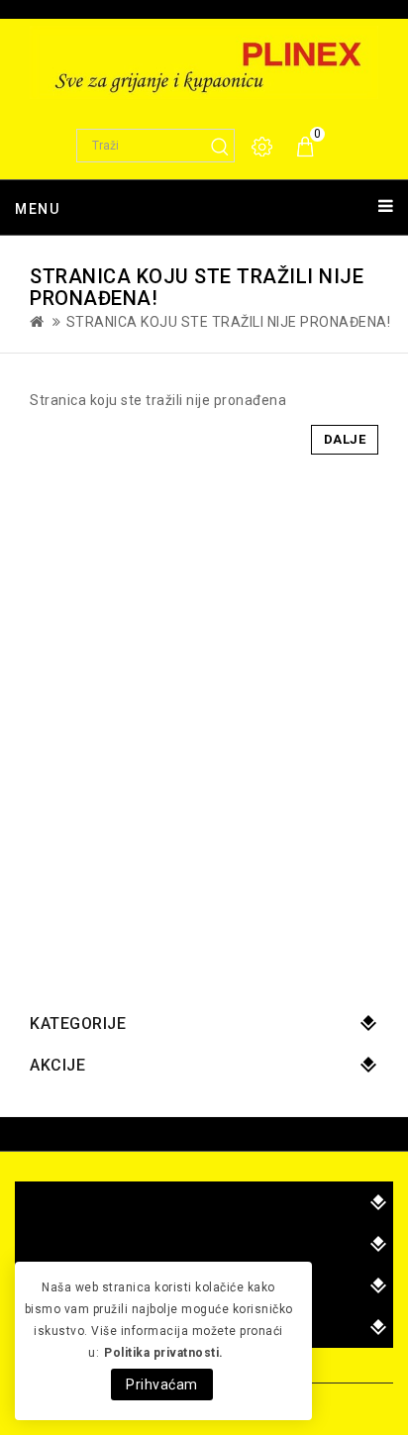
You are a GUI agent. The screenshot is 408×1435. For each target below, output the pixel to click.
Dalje (345, 439)
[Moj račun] (263, 147)
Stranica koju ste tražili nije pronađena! (228, 322)
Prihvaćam (162, 1384)
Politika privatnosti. (164, 1353)
